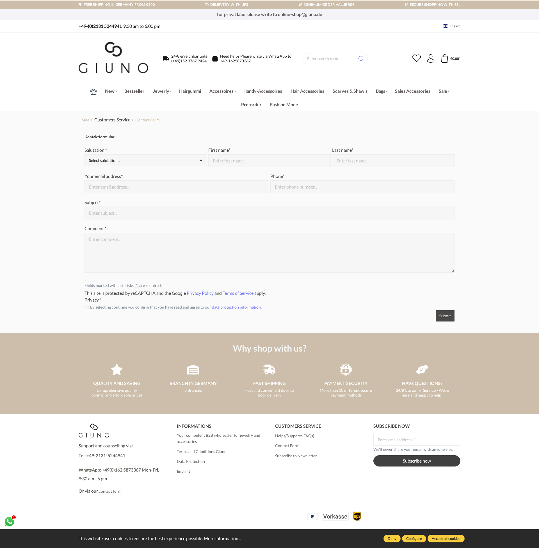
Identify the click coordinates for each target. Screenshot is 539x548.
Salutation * (95, 150)
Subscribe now (417, 460)
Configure (414, 538)
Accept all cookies (446, 538)
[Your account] (430, 58)
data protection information (236, 307)
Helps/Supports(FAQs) (294, 435)
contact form (110, 491)
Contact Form (287, 445)
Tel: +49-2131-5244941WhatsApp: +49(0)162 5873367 (110, 462)
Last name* (342, 150)
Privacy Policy (200, 293)
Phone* (277, 176)
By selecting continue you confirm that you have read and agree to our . (176, 307)
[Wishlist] (416, 58)
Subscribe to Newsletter (296, 455)
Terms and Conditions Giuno (202, 451)
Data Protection (191, 461)
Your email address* (103, 176)
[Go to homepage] (114, 59)
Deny (392, 538)
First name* (219, 150)
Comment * (95, 228)
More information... (222, 538)
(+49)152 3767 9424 (189, 60)
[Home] (93, 91)
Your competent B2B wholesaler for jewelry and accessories (218, 438)
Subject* (92, 202)
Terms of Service (238, 293)
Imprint (183, 471)
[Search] (361, 58)
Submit (445, 316)
